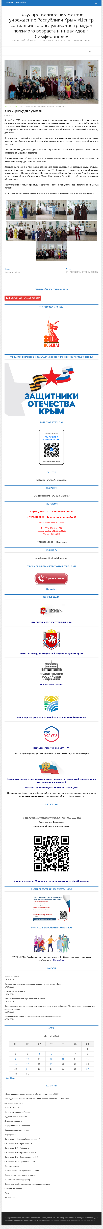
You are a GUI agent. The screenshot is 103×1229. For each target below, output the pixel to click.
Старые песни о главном (15, 991)
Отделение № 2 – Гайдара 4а (17, 1148)
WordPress (74, 1221)
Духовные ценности (13, 1121)
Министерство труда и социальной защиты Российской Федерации (51, 717)
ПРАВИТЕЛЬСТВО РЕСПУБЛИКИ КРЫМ (51, 622)
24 (27, 1069)
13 (63, 1059)
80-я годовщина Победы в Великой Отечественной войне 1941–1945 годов (37, 1098)
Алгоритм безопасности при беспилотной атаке (25, 999)
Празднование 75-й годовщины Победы (22, 1170)
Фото (7, 1193)
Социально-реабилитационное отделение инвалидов (42, 107)
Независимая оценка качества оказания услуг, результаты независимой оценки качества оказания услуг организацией (51, 780)
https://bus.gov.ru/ (80, 881)
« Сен (7, 1078)
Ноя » (12, 1078)
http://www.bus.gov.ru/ (74, 796)
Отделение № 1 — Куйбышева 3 (18, 1143)
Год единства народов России (17, 1112)
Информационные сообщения (17, 1125)
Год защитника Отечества (16, 1116)
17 (27, 1064)
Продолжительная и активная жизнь (20, 1175)
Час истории (10, 1197)
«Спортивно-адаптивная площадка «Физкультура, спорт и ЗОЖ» (32, 1094)
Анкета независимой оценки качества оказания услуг (51, 788)
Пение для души (12, 1166)
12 (51, 1059)
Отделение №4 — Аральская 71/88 (20, 1161)
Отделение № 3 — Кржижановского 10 (21, 1152)
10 (27, 1059)
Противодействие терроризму (17, 1179)
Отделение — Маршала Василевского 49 (22, 1139)
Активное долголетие (14, 1103)
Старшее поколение (13, 1188)
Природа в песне (12, 976)
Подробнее (51, 589)
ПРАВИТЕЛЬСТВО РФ (51, 685)
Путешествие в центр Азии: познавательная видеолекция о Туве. (33, 984)
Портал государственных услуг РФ (51, 748)
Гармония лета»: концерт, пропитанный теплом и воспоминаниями (33, 1016)
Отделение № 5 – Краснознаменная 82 (21, 1157)
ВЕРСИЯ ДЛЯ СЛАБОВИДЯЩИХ (25, 298)
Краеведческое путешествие (17, 1130)
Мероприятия (11, 107)
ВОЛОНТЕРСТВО (12, 1107)
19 (51, 1064)
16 (15, 1064)
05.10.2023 (10, 116)
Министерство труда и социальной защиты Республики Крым (51, 653)
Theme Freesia (65, 1221)
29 (87, 1069)
